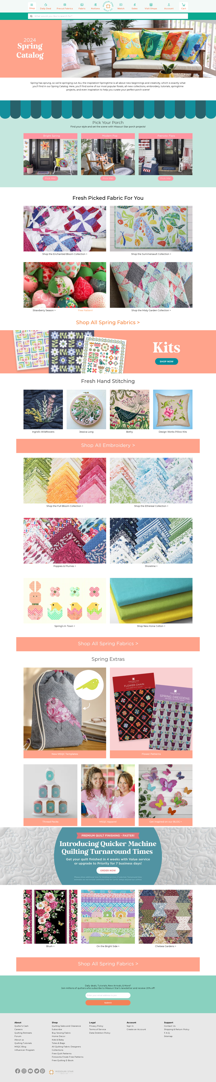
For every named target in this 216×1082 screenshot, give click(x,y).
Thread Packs (50, 821)
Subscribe (57, 1029)
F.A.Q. (167, 1033)
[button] (32, 6)
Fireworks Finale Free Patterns (67, 1057)
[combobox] (108, 16)
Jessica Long (86, 431)
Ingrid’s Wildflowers (43, 431)
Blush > (50, 946)
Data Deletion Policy (99, 1033)
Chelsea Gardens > (165, 946)
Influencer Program (24, 1050)
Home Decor (58, 1036)
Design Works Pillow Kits (173, 431)
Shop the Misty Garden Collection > (151, 310)
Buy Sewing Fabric (61, 1033)
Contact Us (170, 1026)
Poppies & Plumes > (65, 566)
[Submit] (31, 16)
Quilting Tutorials (23, 1043)
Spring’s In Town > (64, 626)
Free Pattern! (85, 310)
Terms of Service (97, 1029)
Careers (18, 1029)
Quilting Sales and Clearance (66, 1026)
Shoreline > (151, 566)
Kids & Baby (58, 1040)
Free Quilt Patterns (61, 1053)
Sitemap (168, 1036)
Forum (17, 1036)
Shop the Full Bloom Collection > (64, 506)
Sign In (130, 1026)
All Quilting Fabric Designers (66, 1046)
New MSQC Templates (65, 754)
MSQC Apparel (107, 821)
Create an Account (136, 1029)
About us (19, 1040)
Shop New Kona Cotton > (151, 626)
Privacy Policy (96, 1026)
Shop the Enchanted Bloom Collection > (64, 254)
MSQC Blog (20, 1046)
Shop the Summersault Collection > (151, 254)
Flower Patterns (151, 754)
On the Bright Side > (108, 946)
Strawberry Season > (44, 310)
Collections (57, 1050)
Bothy (129, 431)
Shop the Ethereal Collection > (151, 506)
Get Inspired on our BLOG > (166, 821)
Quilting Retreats (23, 1033)
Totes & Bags (58, 1043)
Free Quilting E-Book (62, 1060)
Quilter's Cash (21, 1026)
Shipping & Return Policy (176, 1029)
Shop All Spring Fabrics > (108, 322)
